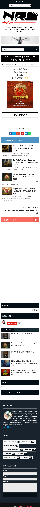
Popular (7, 330)
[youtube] (17, 2)
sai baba (20, 453)
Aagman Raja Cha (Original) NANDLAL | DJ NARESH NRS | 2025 (25, 191)
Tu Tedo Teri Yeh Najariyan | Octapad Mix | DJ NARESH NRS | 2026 (25, 162)
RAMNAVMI (7, 453)
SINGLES (25, 457)
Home (3, 387)
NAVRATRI (28, 450)
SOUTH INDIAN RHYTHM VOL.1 (23, 352)
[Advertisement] (20, 280)
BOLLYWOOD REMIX (10, 442)
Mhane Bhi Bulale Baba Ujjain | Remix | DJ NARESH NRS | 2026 (25, 148)
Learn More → (8, 427)
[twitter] (23, 2)
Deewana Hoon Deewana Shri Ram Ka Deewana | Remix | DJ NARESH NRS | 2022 (24, 372)
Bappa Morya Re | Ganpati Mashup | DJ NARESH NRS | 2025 (24, 176)
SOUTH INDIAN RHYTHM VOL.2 (23, 334)
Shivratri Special (10, 457)
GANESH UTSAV (9, 446)
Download (20, 115)
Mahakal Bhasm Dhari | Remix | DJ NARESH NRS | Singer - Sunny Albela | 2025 (24, 363)
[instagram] (20, 2)
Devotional (32, 64)
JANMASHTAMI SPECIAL (11, 450)
